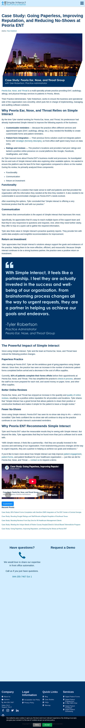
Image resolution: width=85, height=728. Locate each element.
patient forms (7, 457)
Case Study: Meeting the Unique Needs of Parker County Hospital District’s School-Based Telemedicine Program (41, 524)
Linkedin (17, 710)
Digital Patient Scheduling (70, 709)
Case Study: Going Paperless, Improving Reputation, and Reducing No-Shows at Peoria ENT (34, 529)
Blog (46, 696)
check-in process (65, 379)
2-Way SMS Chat (71, 703)
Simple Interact (13, 3)
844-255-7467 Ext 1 (22, 576)
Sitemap (47, 705)
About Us (7, 696)
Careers (7, 699)
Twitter (12, 710)
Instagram (7, 710)
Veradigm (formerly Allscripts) (29, 141)
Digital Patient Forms (72, 696)
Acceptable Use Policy (32, 700)
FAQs (47, 702)
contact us (35, 460)
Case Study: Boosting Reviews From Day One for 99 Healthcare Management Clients (31, 520)
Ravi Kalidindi (12, 31)
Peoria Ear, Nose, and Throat (14, 91)
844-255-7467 (9, 702)
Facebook (3, 710)
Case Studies (49, 699)
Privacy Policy (29, 702)
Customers (8, 504)
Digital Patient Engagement (70, 699)
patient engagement (72, 454)
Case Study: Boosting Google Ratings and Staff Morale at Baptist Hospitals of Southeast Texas (35, 516)
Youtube (3, 715)
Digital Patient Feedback (70, 706)
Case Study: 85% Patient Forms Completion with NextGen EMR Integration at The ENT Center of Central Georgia (41, 512)
